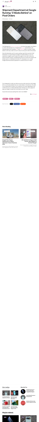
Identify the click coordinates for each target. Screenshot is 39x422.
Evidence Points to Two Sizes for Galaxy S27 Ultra (31, 402)
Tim (6, 5)
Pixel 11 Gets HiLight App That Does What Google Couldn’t (14, 407)
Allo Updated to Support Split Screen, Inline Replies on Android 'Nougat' (29, 141)
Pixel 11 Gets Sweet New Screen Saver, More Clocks (14, 397)
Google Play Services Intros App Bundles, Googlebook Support (30, 390)
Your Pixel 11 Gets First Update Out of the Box (6, 397)
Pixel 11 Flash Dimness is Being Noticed (30, 396)
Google (23, 47)
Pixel (11, 98)
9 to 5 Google (34, 94)
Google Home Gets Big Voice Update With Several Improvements (6, 407)
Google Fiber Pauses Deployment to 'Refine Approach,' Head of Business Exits (9, 142)
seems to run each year (16, 46)
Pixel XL (17, 98)
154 (5, 18)
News (5, 417)
